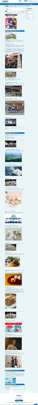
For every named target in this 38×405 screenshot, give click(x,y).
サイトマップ (13, 402)
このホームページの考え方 (23, 402)
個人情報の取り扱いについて (17, 402)
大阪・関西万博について (29, 9)
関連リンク (27, 15)
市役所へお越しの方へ (19, 400)
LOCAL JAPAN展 (28, 18)
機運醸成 (27, 12)
